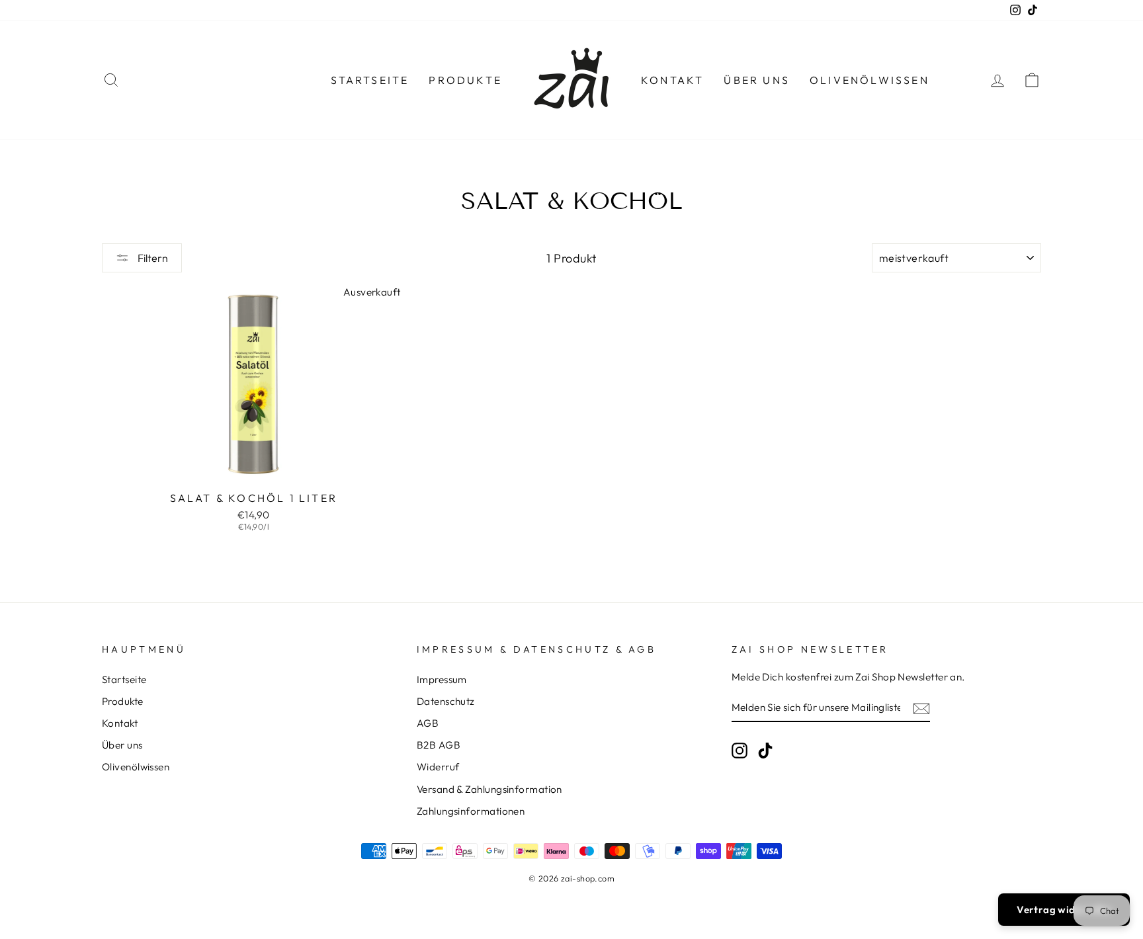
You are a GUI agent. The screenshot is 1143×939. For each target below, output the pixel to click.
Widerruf (438, 766)
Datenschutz (446, 701)
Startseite (370, 80)
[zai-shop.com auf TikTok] (765, 750)
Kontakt (672, 80)
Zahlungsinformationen (471, 811)
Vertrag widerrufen (1064, 909)
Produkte (465, 80)
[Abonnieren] (921, 708)
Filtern (152, 258)
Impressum (442, 679)
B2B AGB (438, 745)
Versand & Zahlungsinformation (489, 789)
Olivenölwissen (869, 80)
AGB (428, 723)
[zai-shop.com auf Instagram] (739, 750)
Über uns (757, 80)
